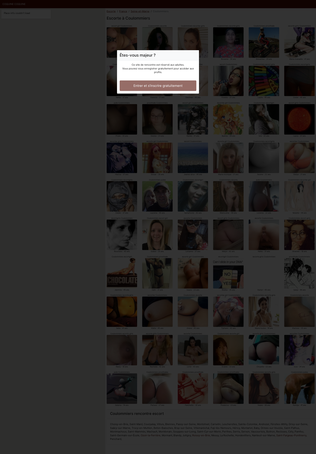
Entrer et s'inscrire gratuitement (158, 86)
